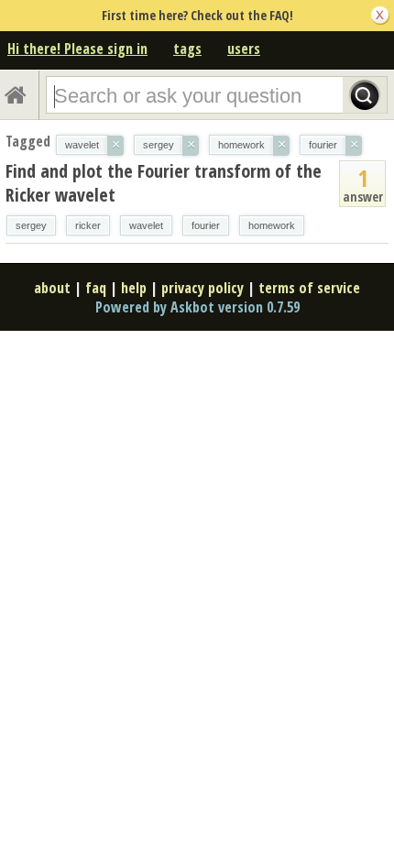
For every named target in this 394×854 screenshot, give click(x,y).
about (52, 288)
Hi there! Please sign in (77, 48)
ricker (88, 225)
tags (187, 48)
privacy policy (202, 288)
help (134, 288)
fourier (206, 225)
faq (95, 288)
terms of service (309, 288)
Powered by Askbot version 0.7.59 (197, 307)
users (243, 48)
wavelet (146, 225)
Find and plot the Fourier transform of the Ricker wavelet (163, 183)
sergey (31, 225)
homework (271, 225)
